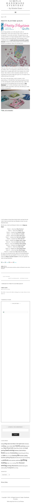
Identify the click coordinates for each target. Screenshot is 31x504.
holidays (24, 450)
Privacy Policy (4, 482)
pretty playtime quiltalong (12, 267)
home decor (7, 453)
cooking (3, 446)
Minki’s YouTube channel (11, 256)
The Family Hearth (21, 248)
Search (15, 434)
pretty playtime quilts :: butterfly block (18, 278)
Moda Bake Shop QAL (19, 457)
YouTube (16, 307)
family (18, 446)
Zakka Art (20, 230)
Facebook (15, 307)
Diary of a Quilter (20, 233)
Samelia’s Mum (21, 232)
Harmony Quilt (17, 450)
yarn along (16, 467)
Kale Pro (14, 501)
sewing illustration (12, 465)
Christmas (27, 443)
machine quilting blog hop (8, 457)
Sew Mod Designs (21, 250)
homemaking (14, 453)
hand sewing (9, 450)
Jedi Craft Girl (21, 238)
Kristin (5, 266)
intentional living (21, 453)
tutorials (20, 465)
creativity (7, 446)
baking (2, 443)
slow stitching (6, 276)
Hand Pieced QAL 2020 (19, 448)
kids (4, 455)
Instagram (13, 307)
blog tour (7, 443)
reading (4, 463)
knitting (14, 455)
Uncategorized (10, 467)
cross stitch (12, 446)
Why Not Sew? (20, 229)
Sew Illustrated (22, 267)
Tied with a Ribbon (21, 237)
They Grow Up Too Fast (21, 251)
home (3, 453)
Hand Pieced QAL (9, 448)
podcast (5, 460)
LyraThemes (21, 501)
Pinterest (18, 307)
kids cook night (9, 455)
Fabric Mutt (20, 246)
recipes (8, 463)
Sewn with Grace (21, 235)
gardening (22, 446)
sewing (26, 267)
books (23, 443)
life (6, 267)
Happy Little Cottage (21, 240)
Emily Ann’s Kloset (20, 242)
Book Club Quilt (17, 443)
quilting (18, 267)
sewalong (14, 463)
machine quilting (24, 455)
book (11, 443)
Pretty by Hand (21, 245)
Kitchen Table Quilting (20, 243)
